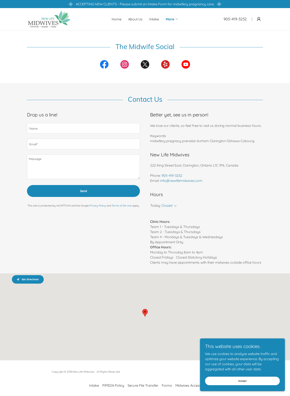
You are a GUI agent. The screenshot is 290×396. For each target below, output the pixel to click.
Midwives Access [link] (188, 385)
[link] (52, 19)
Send (83, 191)
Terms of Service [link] (122, 205)
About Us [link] (135, 19)
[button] (172, 19)
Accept (242, 380)
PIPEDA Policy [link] (113, 385)
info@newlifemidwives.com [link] (181, 180)
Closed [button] (167, 205)
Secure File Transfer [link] (143, 385)
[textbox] (83, 128)
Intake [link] (154, 19)
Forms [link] (167, 385)
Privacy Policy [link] (98, 205)
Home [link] (116, 19)
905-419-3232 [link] (235, 19)
